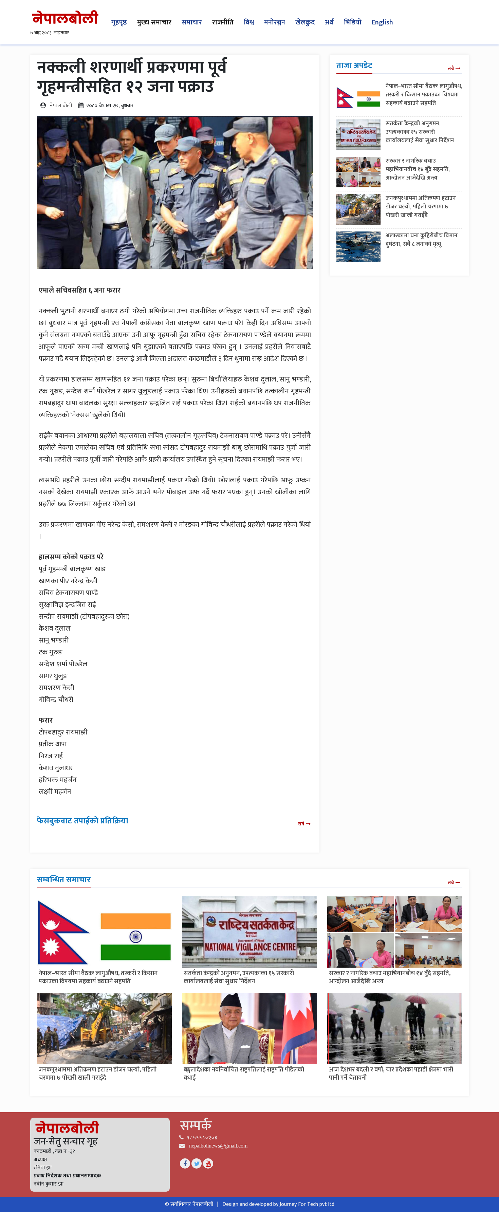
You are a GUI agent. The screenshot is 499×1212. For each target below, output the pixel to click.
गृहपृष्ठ (119, 22)
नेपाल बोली (61, 105)
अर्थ (329, 22)
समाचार (192, 22)
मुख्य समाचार (154, 22)
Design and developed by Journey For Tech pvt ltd (278, 1204)
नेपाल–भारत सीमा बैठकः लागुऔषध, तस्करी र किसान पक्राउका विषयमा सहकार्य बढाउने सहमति (424, 94)
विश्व (249, 22)
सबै (301, 823)
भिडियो (353, 22)
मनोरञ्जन (274, 22)
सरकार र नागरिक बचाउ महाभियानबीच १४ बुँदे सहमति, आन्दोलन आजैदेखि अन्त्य (418, 169)
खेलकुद (305, 22)
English (382, 22)
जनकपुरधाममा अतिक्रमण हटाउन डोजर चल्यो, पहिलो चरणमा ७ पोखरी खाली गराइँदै (421, 206)
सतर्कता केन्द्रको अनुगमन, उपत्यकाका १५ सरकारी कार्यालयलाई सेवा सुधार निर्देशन (420, 132)
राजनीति (223, 22)
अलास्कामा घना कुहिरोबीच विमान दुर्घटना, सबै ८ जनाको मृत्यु (422, 240)
